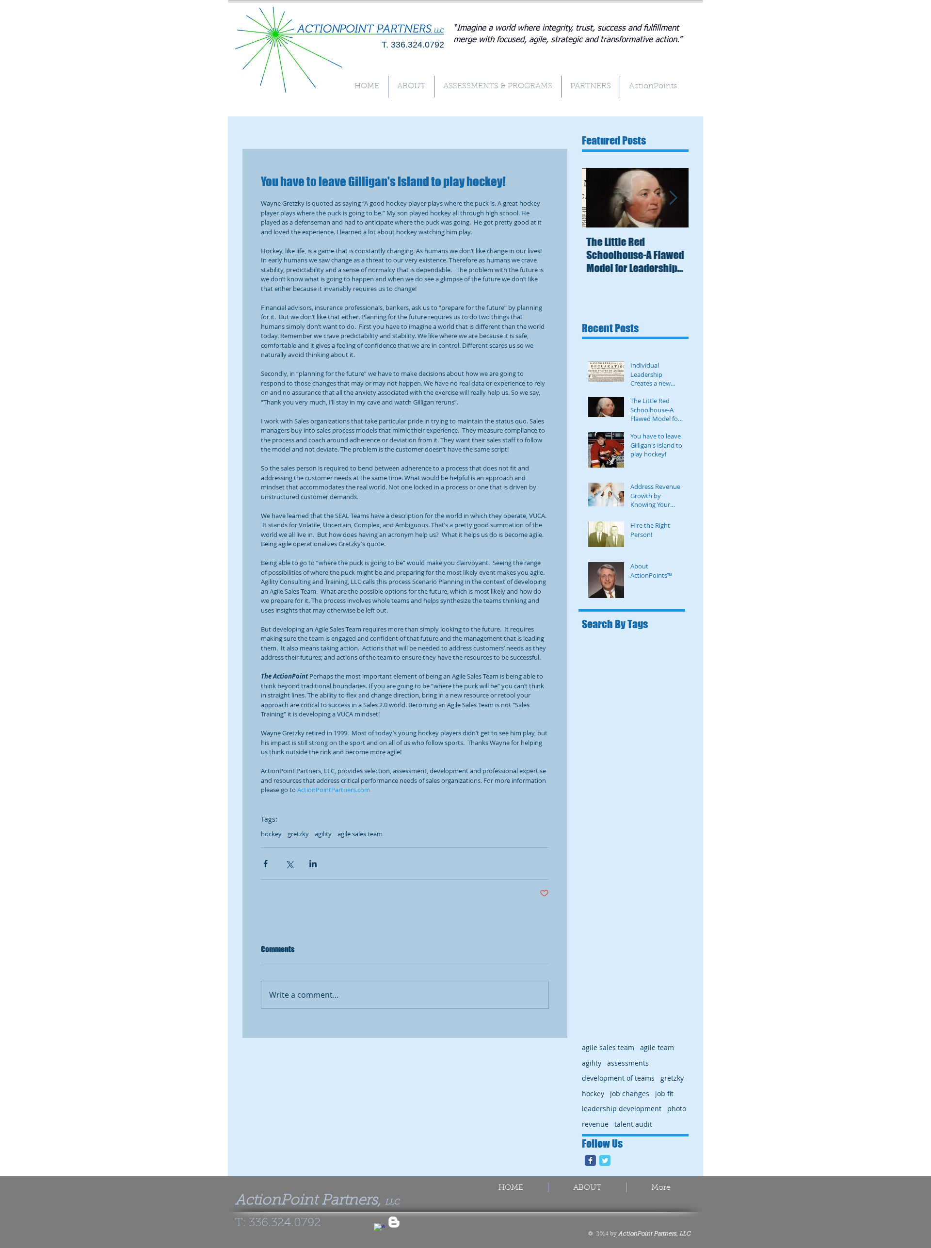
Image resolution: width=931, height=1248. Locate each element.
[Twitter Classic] (604, 1160)
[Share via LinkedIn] (313, 863)
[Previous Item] (597, 197)
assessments (628, 1063)
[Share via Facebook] (265, 863)
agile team (657, 1047)
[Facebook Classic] (590, 1160)
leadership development (621, 1108)
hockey (271, 834)
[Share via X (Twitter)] (289, 863)
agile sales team (360, 834)
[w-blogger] (394, 1222)
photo (676, 1108)
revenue (595, 1124)
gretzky (298, 834)
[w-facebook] (379, 1228)
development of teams (618, 1078)
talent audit (633, 1124)
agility (323, 834)
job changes (629, 1093)
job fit (664, 1093)
